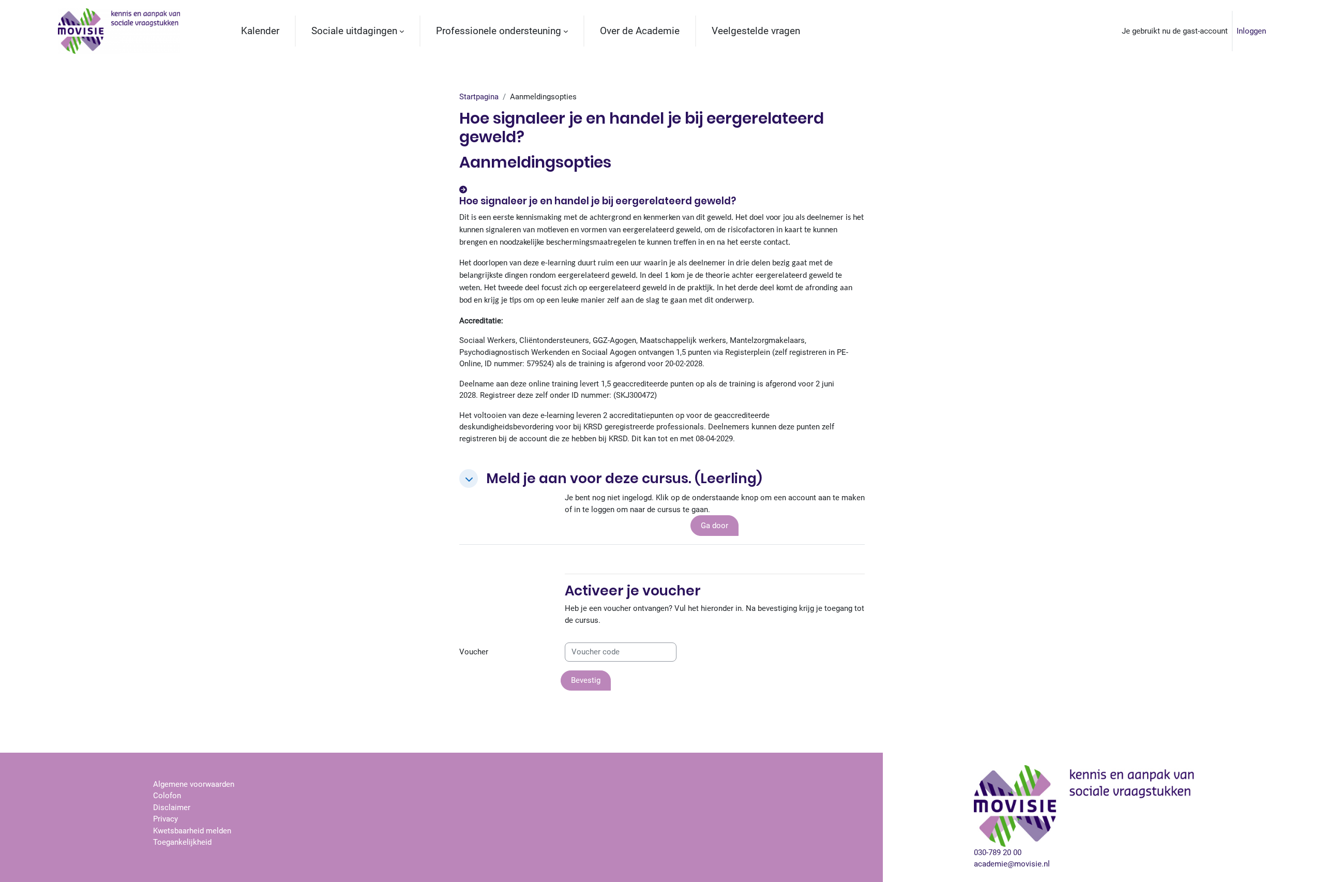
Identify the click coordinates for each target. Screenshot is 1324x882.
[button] (468, 478)
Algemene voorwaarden (193, 784)
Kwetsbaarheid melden (192, 830)
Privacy (165, 819)
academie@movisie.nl (1012, 864)
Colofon (167, 795)
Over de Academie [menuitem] (640, 31)
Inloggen (1251, 31)
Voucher (473, 651)
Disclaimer (171, 807)
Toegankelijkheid (182, 842)
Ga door (714, 525)
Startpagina (479, 96)
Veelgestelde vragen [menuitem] (756, 31)
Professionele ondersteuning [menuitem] (498, 31)
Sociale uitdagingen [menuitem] (354, 31)
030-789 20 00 (997, 852)
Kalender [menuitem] (260, 31)
